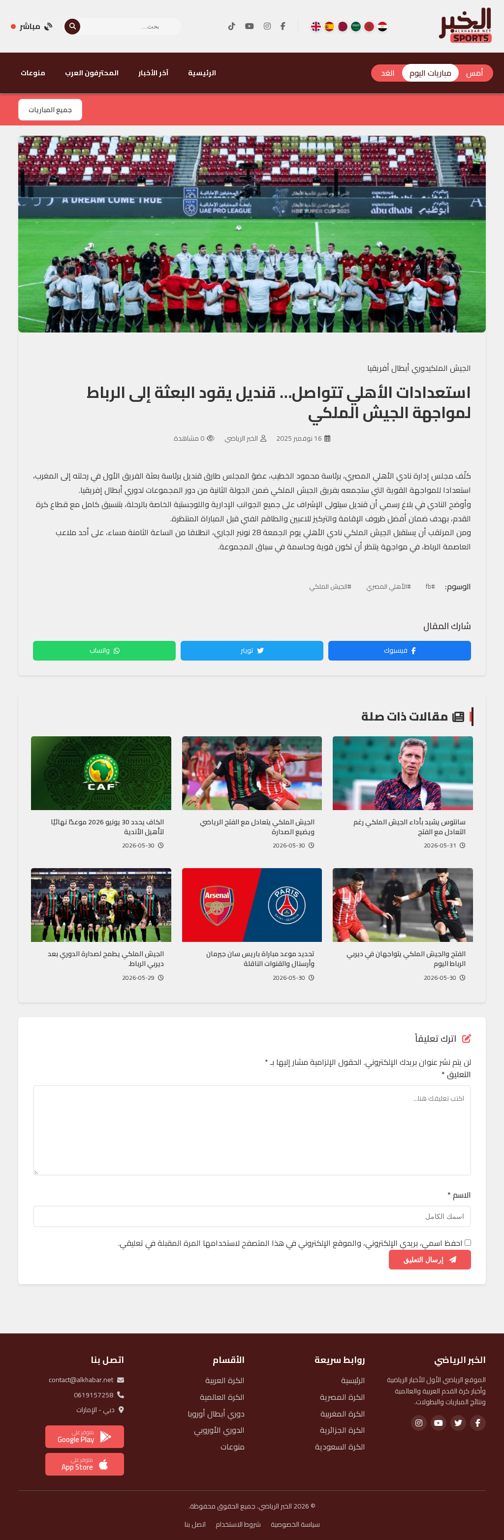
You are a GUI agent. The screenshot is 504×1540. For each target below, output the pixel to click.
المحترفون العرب (92, 72)
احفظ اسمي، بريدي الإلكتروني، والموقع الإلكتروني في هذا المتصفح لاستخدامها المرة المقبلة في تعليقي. (290, 1243)
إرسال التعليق (424, 1260)
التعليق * (456, 1074)
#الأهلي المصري (388, 586)
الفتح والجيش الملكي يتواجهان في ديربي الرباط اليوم (406, 958)
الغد (388, 72)
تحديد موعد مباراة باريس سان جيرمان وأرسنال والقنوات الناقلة (260, 958)
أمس (474, 72)
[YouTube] (249, 26)
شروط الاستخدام (238, 1524)
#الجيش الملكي (330, 586)
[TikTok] (231, 26)
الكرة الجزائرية (342, 1429)
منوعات (33, 72)
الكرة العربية (225, 1380)
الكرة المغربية (342, 1413)
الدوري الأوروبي (219, 1429)
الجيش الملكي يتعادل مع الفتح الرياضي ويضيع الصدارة (257, 826)
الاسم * (459, 1195)
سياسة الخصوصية (295, 1524)
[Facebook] (283, 26)
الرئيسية (202, 72)
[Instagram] (267, 26)
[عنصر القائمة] (382, 26)
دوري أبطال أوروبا (216, 1413)
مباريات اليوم (430, 72)
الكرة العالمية (222, 1396)
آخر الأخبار (153, 72)
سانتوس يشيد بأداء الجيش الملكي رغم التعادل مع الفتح (409, 826)
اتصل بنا (195, 1524)
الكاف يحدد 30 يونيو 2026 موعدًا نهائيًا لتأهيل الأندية (107, 826)
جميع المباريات (50, 109)
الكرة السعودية (340, 1446)
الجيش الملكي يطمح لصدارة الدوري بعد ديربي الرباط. (106, 958)
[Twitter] (458, 1423)
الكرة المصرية (342, 1396)
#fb (430, 586)
